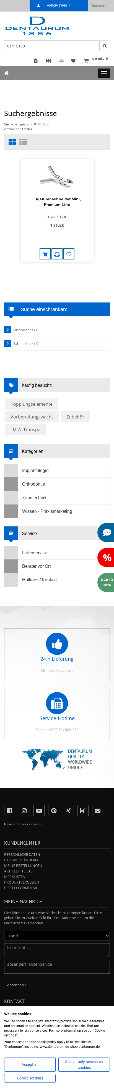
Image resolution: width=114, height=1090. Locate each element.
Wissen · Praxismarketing (47, 511)
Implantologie (35, 470)
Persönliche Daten (22, 854)
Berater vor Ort (36, 566)
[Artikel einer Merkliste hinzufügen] (68, 253)
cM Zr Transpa (25, 430)
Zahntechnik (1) (25, 343)
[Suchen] (104, 45)
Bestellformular (20, 887)
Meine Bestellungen (23, 865)
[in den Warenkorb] (45, 253)
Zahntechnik (34, 497)
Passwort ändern (21, 859)
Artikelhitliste (18, 871)
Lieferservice (34, 552)
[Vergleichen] (57, 253)
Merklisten (14, 876)
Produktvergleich (21, 882)
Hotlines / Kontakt (39, 579)
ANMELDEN (57, 6)
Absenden (16, 984)
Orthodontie (33, 484)
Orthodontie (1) (25, 329)
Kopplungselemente (32, 404)
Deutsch (97, 6)
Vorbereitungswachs (32, 417)
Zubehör (75, 417)
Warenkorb (100, 58)
